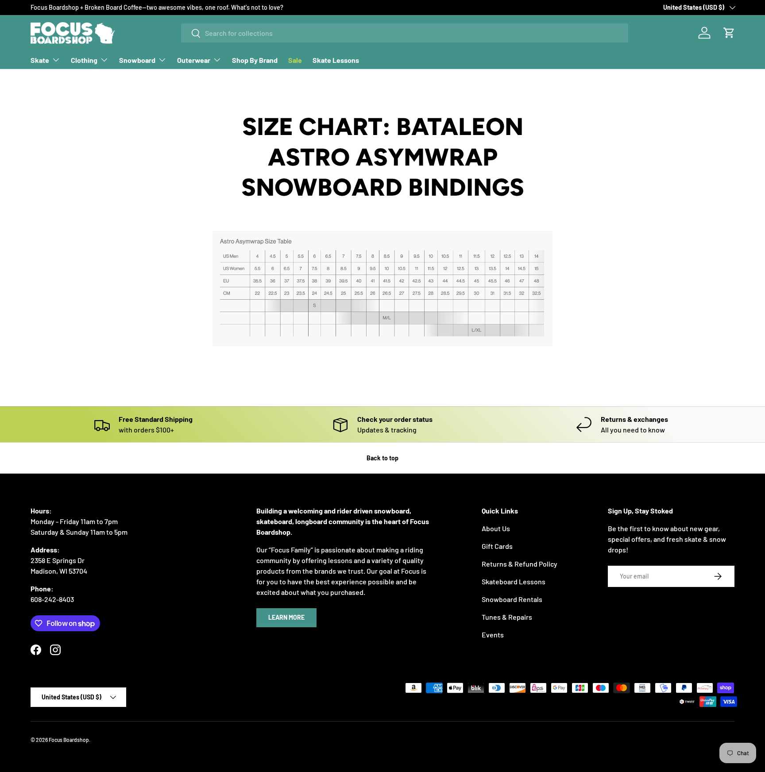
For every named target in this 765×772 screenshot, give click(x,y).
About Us (496, 528)
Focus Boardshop (69, 740)
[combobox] (404, 32)
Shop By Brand (255, 60)
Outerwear (193, 60)
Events (493, 634)
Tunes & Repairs (507, 617)
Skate (40, 60)
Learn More (286, 617)
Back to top (382, 458)
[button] (729, 32)
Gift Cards (497, 546)
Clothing (84, 60)
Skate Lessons (336, 60)
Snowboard (137, 60)
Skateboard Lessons (513, 581)
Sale (295, 60)
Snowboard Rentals (512, 599)
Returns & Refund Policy (519, 564)
